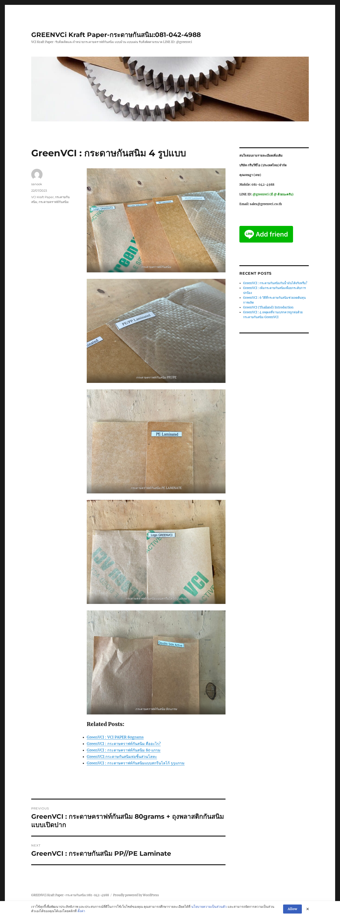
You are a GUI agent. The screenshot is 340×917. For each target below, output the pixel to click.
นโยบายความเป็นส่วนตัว (209, 907)
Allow (292, 909)
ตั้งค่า (81, 911)
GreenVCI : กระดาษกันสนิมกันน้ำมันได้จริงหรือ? (275, 283)
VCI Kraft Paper (42, 197)
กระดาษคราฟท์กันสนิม (54, 202)
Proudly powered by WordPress (136, 895)
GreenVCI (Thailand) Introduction (268, 307)
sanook (36, 184)
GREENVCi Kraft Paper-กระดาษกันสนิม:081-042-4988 (116, 35)
